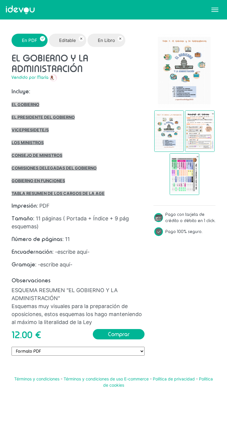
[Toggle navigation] (214, 9)
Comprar (118, 334)
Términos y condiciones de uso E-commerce (106, 378)
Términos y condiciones (36, 378)
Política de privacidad (174, 378)
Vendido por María (30, 77)
